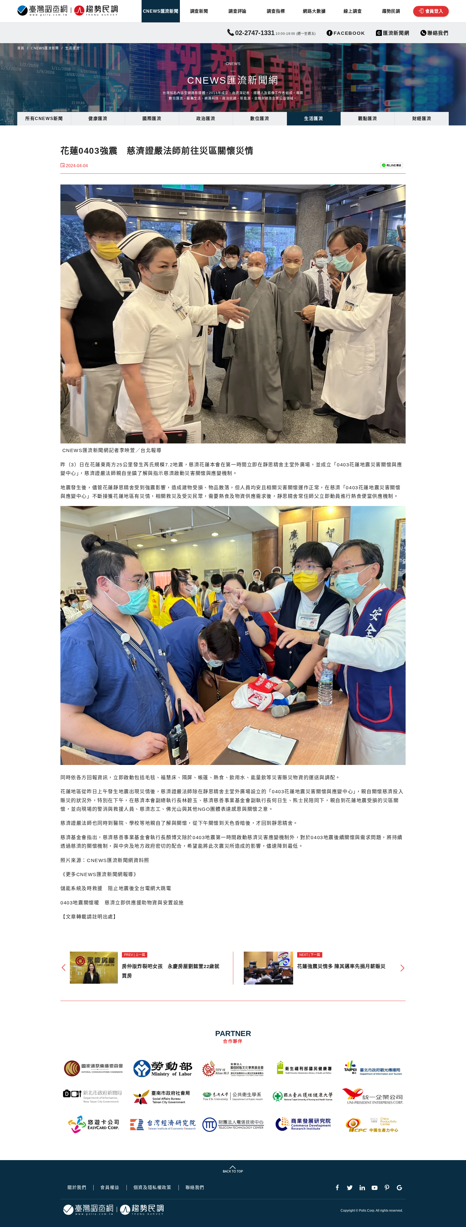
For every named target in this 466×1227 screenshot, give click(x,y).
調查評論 (237, 11)
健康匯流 (97, 118)
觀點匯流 (367, 118)
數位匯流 (259, 118)
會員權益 (109, 1187)
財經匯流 (421, 118)
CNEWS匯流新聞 (161, 11)
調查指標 (276, 11)
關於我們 (76, 1187)
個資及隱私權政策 (152, 1187)
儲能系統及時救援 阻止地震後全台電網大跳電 (116, 888)
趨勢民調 (391, 11)
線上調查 (353, 11)
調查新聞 (199, 11)
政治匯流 (205, 118)
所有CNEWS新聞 (44, 118)
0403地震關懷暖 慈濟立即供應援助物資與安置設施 (122, 902)
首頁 (20, 48)
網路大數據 (314, 11)
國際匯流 (151, 118)
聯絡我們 (195, 1187)
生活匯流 (313, 118)
